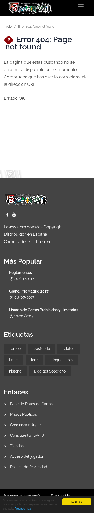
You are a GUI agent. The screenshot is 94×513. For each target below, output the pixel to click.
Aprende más (23, 508)
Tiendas (17, 446)
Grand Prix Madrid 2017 (29, 291)
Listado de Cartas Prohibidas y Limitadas (43, 310)
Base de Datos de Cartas (31, 404)
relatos (68, 348)
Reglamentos (20, 272)
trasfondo (41, 348)
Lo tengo (76, 502)
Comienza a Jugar (25, 425)
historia (15, 371)
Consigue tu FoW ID (27, 435)
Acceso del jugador (26, 456)
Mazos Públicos (23, 414)
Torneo (15, 348)
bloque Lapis (61, 360)
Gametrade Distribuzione (27, 241)
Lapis (13, 360)
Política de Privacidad (28, 467)
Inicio (8, 26)
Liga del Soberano (50, 371)
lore (34, 360)
